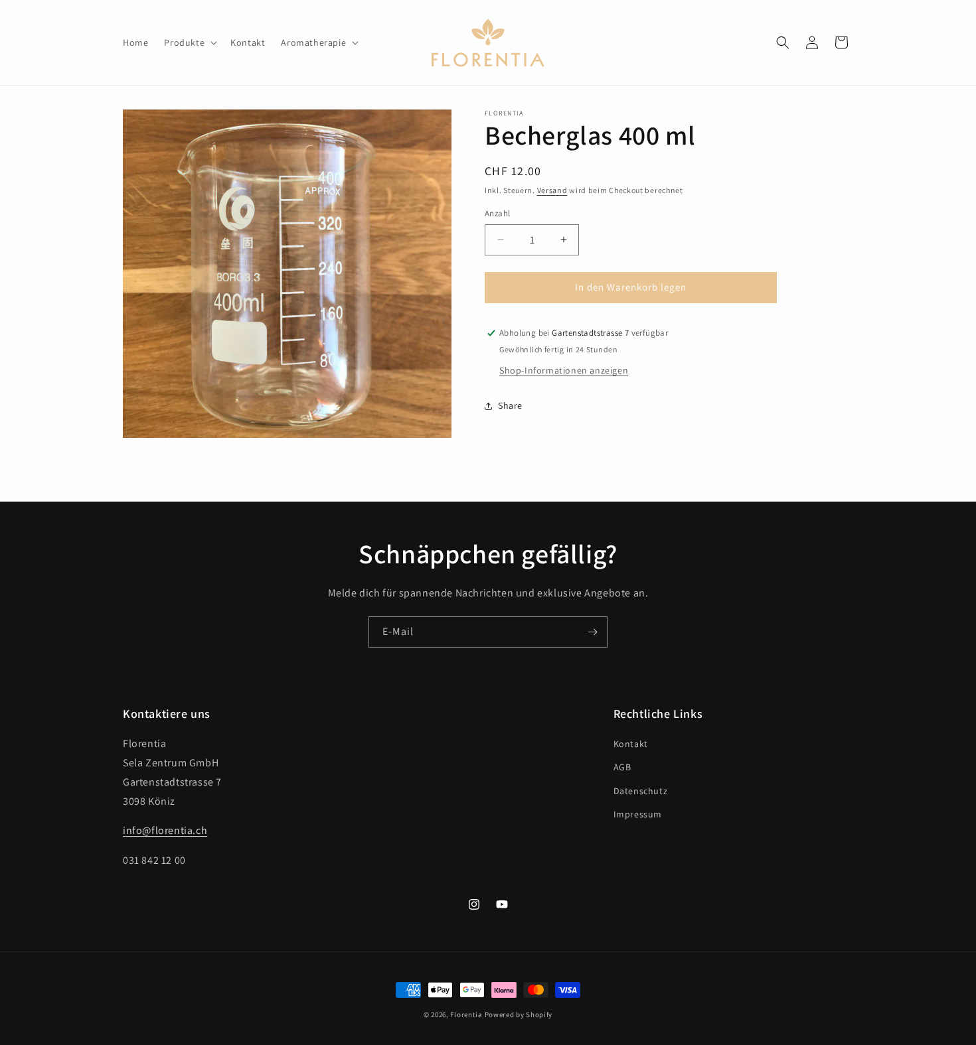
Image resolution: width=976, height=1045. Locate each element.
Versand (552, 190)
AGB (622, 767)
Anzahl (497, 213)
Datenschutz (640, 791)
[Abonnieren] (592, 632)
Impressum (637, 814)
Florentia (466, 1014)
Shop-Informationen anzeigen (563, 370)
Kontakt (630, 744)
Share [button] (510, 405)
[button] (189, 42)
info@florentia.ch (165, 830)
